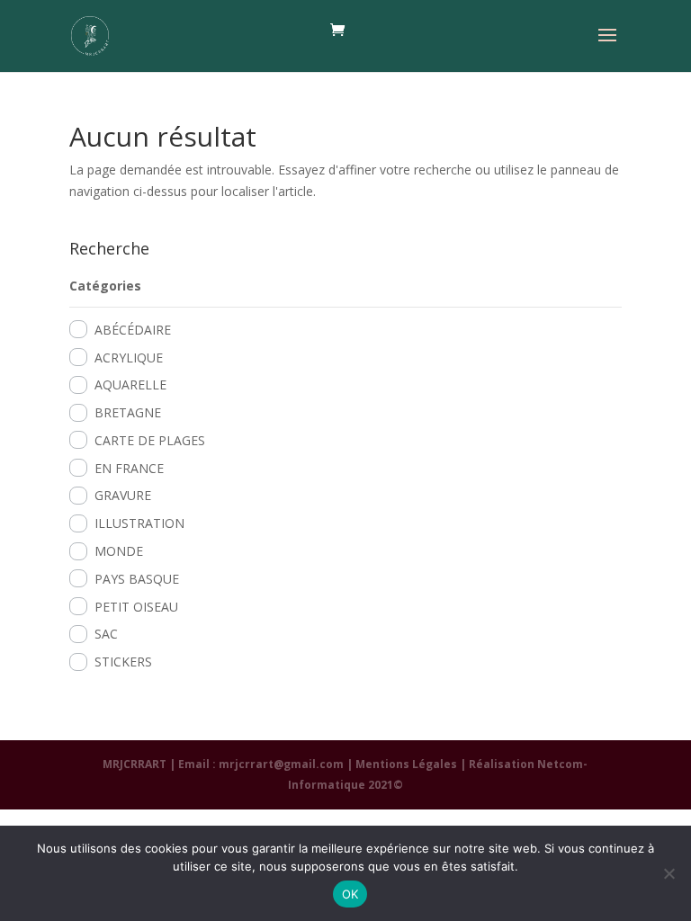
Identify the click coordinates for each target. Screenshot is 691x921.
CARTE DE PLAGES (149, 440)
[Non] (669, 873)
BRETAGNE (127, 412)
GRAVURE (122, 495)
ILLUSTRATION (139, 523)
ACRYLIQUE (128, 357)
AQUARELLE (130, 384)
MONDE (118, 550)
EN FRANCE (129, 468)
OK (350, 894)
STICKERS (123, 661)
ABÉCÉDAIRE (132, 329)
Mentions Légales (406, 764)
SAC (106, 633)
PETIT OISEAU (136, 606)
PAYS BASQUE (136, 578)
